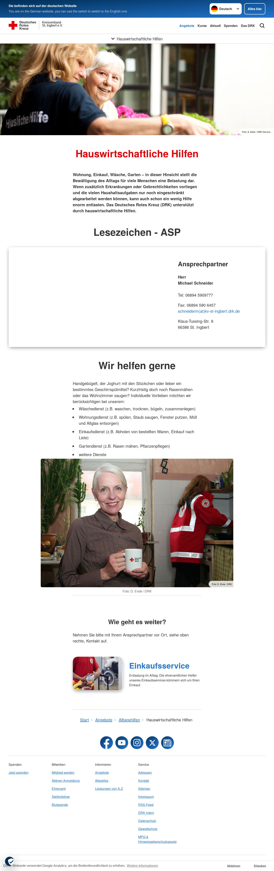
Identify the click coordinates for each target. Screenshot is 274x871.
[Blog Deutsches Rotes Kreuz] (167, 742)
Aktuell (215, 25)
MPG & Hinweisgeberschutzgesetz (157, 839)
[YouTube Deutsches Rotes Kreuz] (121, 742)
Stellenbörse (61, 796)
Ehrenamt (59, 788)
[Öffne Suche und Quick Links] (262, 25)
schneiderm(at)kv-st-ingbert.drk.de (209, 311)
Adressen (145, 772)
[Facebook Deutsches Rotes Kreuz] (106, 742)
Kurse (202, 25)
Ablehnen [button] (233, 865)
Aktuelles (101, 780)
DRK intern (146, 812)
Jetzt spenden (18, 772)
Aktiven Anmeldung (66, 780)
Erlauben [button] (260, 865)
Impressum (146, 796)
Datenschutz (147, 820)
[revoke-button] (9, 861)
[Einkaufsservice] (98, 673)
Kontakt (143, 780)
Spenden (231, 25)
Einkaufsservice (159, 665)
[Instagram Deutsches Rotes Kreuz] (137, 742)
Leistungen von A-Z (109, 788)
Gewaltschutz (147, 828)
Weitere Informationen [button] (142, 865)
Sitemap (144, 788)
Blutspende (60, 804)
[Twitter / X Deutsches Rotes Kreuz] (152, 742)
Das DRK (248, 25)
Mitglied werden (63, 772)
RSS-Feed (145, 804)
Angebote (186, 25)
